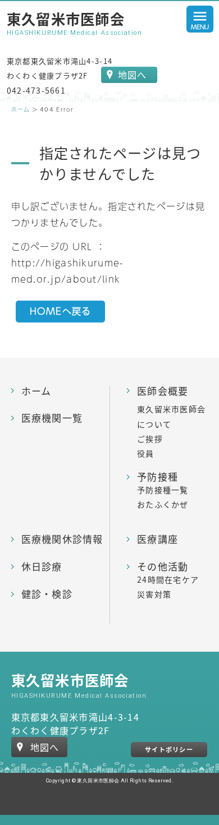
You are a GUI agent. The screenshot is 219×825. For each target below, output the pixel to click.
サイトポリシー (169, 749)
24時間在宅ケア (168, 579)
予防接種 (157, 477)
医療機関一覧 (52, 418)
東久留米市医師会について (171, 416)
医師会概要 (162, 391)
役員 (145, 453)
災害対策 (154, 594)
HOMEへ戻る (61, 311)
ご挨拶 (150, 438)
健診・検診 (46, 594)
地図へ (132, 74)
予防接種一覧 (163, 489)
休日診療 (41, 566)
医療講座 (157, 539)
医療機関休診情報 (62, 539)
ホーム (20, 109)
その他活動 (162, 566)
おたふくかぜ (163, 504)
